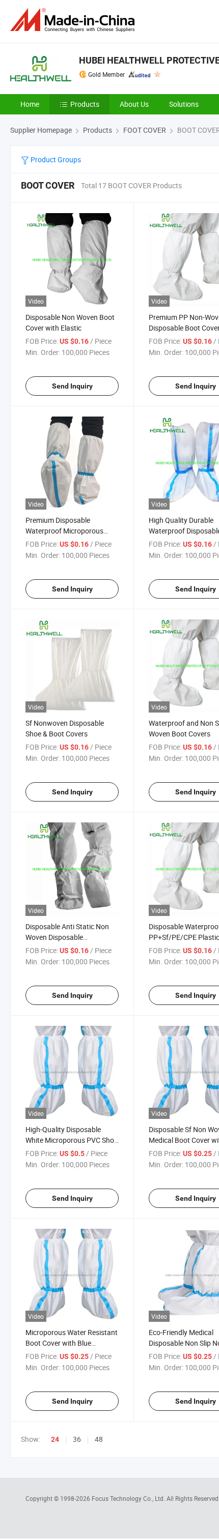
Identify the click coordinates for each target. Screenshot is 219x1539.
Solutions (184, 104)
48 (99, 1439)
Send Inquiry (72, 386)
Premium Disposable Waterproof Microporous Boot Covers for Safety (64, 530)
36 (77, 1439)
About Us (134, 104)
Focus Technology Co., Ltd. (129, 1498)
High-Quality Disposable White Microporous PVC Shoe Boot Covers (71, 1140)
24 (55, 1439)
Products (84, 104)
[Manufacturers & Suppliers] (74, 20)
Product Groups (55, 159)
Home (29, 104)
